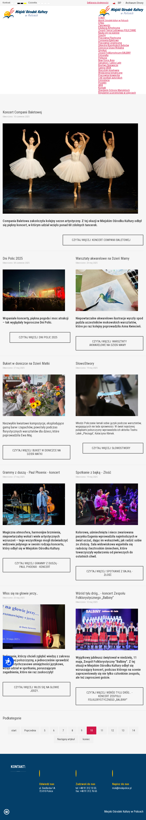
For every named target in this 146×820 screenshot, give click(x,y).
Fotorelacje (104, 80)
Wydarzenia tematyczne (110, 72)
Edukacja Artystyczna (109, 27)
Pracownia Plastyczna (109, 37)
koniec (86, 739)
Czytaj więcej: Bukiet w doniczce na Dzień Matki (36, 452)
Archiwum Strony (134, 2)
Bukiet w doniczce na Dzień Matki (26, 363)
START (113, 19)
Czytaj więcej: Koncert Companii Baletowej (101, 240)
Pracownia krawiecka (109, 75)
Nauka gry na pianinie (108, 32)
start (13, 730)
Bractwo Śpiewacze (108, 65)
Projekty (102, 82)
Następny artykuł (66, 739)
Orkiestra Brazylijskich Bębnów (113, 45)
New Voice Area (106, 60)
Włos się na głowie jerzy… (20, 593)
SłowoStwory (85, 363)
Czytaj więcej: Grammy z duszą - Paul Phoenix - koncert (36, 565)
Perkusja (102, 57)
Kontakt (102, 87)
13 (123, 730)
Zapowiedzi (104, 25)
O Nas (101, 22)
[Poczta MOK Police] (6, 811)
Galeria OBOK (104, 67)
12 (112, 730)
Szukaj (82, 2)
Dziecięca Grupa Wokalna (111, 47)
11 (102, 730)
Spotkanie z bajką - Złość (93, 472)
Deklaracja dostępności (97, 2)
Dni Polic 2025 (13, 258)
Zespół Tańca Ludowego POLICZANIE (117, 30)
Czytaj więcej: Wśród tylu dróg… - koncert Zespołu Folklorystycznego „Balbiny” (109, 696)
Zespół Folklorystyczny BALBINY (114, 52)
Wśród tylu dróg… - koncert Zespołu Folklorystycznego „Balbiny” (100, 595)
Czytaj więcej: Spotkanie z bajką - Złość (110, 573)
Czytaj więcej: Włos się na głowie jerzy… (36, 689)
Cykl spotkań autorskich (110, 77)
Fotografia (103, 55)
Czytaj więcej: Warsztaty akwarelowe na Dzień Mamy (108, 343)
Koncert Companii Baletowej (22, 112)
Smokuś (102, 50)
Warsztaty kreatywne (108, 70)
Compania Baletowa (108, 40)
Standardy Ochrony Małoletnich (114, 90)
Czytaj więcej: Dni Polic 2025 (38, 337)
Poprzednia (30, 730)
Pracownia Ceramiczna (110, 42)
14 (133, 730)
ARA (100, 85)
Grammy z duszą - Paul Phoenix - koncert (31, 472)
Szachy (102, 35)
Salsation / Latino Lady (109, 62)
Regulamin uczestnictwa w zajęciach (117, 92)
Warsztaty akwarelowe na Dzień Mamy (102, 258)
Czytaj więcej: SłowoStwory (111, 448)
